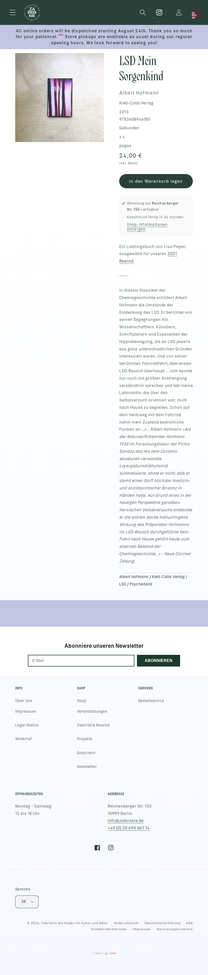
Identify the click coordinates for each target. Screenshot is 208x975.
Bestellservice (151, 701)
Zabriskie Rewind (93, 725)
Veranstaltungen (92, 711)
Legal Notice (27, 725)
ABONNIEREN (158, 660)
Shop (81, 701)
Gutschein (86, 753)
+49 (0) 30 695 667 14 (129, 828)
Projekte (84, 739)
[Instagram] (159, 12)
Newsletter (87, 766)
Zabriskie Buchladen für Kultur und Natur (74, 923)
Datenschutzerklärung (163, 923)
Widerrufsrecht (126, 923)
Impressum (25, 711)
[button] (13, 12)
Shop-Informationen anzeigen (147, 226)
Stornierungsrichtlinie (175, 929)
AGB (189, 923)
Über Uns (23, 701)
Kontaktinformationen (109, 929)
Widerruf (23, 739)
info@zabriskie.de (126, 820)
